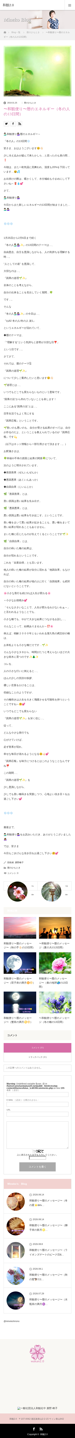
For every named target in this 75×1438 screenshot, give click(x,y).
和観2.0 (44, 1434)
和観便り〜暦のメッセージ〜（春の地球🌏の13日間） (53, 982)
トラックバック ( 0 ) (37, 1057)
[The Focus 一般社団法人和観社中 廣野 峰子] (37, 1408)
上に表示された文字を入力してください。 (37, 1155)
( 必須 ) (13, 1090)
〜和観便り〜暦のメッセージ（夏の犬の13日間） (54, 945)
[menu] (70, 5)
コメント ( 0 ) (37, 1047)
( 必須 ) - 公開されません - (23, 1100)
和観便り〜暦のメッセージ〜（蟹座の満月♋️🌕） (18, 1019)
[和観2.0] (32, 5)
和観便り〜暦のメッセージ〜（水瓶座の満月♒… (48, 1301)
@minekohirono (11, 1321)
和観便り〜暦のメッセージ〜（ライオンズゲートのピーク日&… (48, 1252)
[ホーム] (5, 31)
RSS (40, 1428)
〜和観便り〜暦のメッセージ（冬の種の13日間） (54, 1019)
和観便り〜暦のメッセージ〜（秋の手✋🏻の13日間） (19, 945)
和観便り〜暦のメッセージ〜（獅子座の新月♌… (48, 1227)
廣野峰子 (19, 862)
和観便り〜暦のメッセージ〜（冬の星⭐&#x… (48, 1203)
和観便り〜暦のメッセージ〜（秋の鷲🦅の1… (48, 1277)
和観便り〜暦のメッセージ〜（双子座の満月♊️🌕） (19, 980)
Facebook (33, 1428)
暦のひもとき (30, 103)
